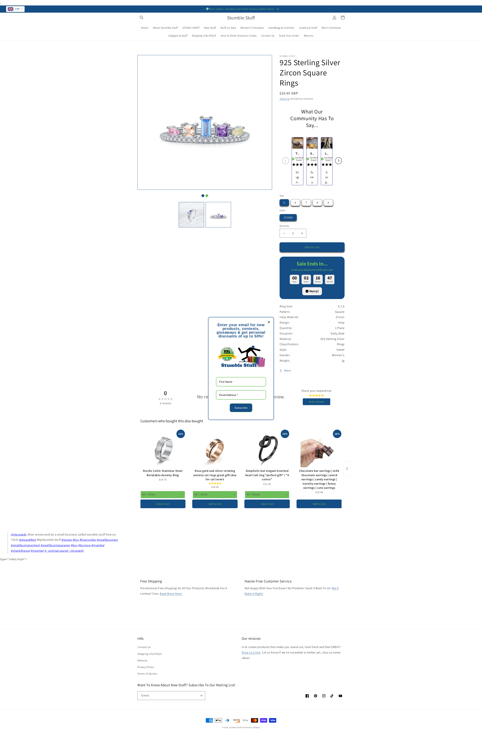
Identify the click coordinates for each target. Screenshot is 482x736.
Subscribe (241, 407)
